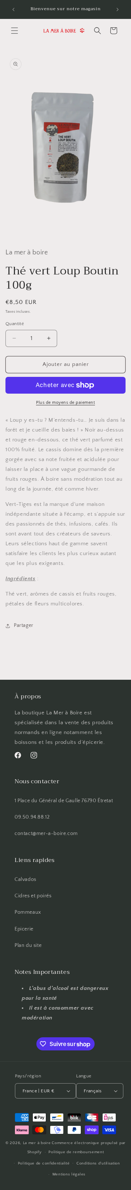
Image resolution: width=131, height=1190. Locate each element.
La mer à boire (37, 1143)
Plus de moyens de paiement (65, 402)
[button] (15, 31)
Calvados (25, 879)
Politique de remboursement (76, 1152)
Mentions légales (69, 1174)
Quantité (14, 323)
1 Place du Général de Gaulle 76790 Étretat (64, 801)
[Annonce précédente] (13, 9)
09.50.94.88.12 (32, 817)
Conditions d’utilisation (98, 1163)
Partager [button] (23, 625)
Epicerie (24, 929)
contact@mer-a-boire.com (46, 833)
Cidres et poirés (33, 896)
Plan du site (28, 945)
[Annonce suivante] (118, 9)
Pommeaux (28, 912)
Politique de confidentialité (44, 1163)
